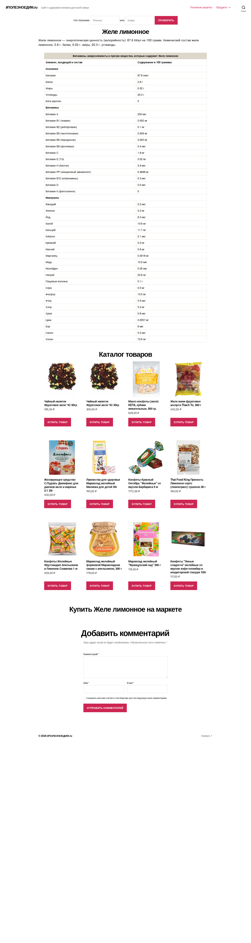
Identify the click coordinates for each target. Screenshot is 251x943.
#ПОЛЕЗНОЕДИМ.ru (21, 7)
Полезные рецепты (201, 7)
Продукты (221, 7)
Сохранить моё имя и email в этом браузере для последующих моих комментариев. (126, 698)
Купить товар (57, 422)
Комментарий (91, 654)
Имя (86, 683)
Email (130, 683)
